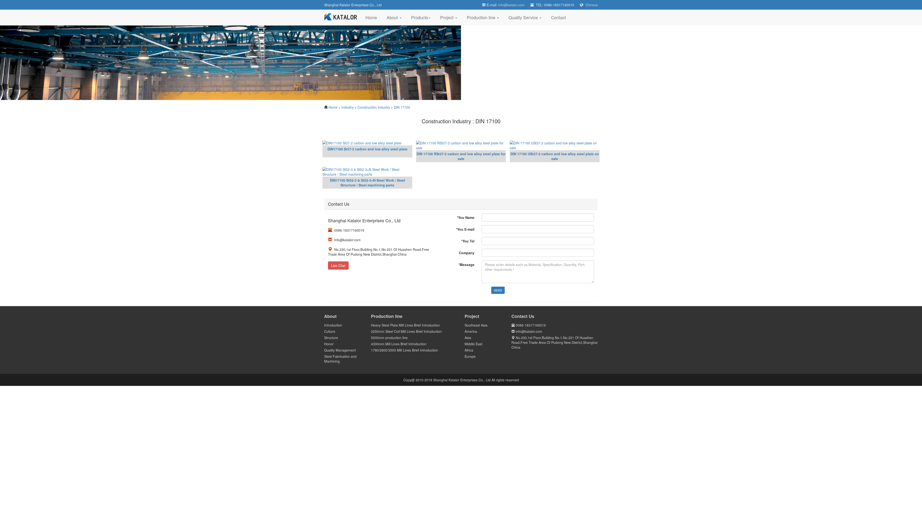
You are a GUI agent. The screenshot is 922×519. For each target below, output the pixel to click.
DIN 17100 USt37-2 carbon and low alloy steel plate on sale (554, 156)
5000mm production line (389, 337)
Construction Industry (374, 107)
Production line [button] (482, 17)
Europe (470, 356)
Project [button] (447, 17)
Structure (331, 337)
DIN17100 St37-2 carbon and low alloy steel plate (367, 149)
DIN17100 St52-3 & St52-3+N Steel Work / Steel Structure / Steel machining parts (367, 182)
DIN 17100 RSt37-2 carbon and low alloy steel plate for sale (461, 156)
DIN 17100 (402, 107)
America (471, 331)
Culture (329, 331)
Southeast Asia (476, 325)
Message (466, 264)
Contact (558, 17)
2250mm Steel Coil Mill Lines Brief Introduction (406, 331)
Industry (347, 107)
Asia (468, 337)
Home (373, 17)
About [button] (393, 17)
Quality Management (340, 350)
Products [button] (419, 17)
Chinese (591, 4)
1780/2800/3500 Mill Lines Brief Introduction (404, 350)
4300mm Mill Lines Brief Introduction (398, 343)
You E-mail (465, 229)
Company (466, 252)
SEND (498, 290)
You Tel (467, 241)
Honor (329, 343)
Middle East (473, 343)
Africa (469, 350)
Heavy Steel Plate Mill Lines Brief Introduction (405, 325)
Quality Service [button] (524, 17)
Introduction (333, 325)
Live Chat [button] (338, 265)
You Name (465, 217)
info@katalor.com (511, 4)
